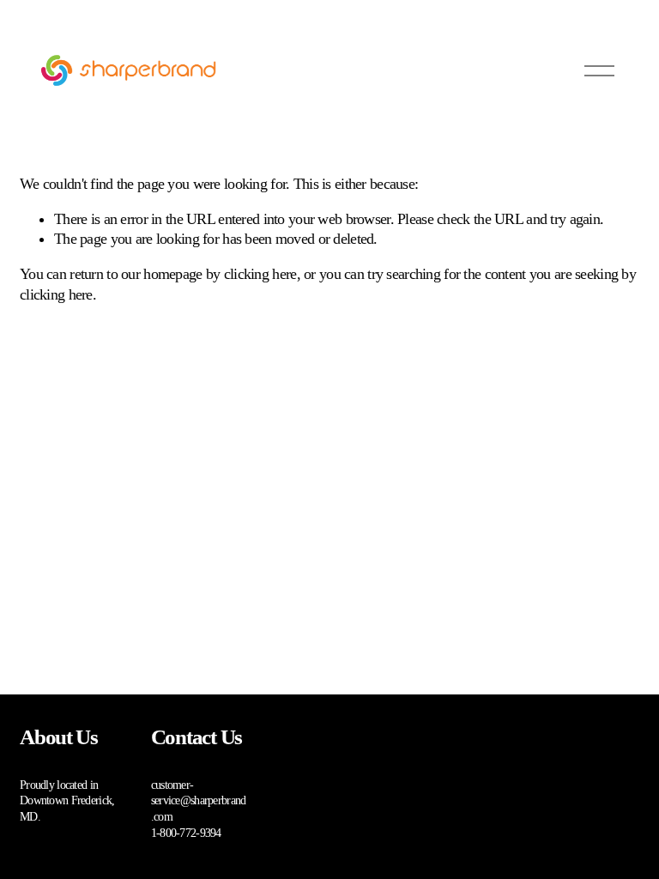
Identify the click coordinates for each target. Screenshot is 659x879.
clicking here (260, 273)
